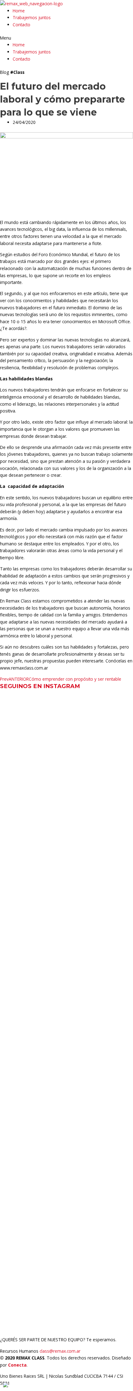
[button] (66, 38)
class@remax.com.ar (60, 1351)
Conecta (17, 1365)
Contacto (21, 24)
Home (19, 11)
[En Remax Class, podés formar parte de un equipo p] (66, 1284)
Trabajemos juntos (32, 17)
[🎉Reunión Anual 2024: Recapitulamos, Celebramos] (66, 1107)
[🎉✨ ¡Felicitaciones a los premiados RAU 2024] (66, 961)
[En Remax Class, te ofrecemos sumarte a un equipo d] (66, 721)
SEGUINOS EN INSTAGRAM (40, 686)
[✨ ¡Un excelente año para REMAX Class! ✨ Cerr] (66, 811)
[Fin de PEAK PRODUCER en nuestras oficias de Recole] (66, 1201)
